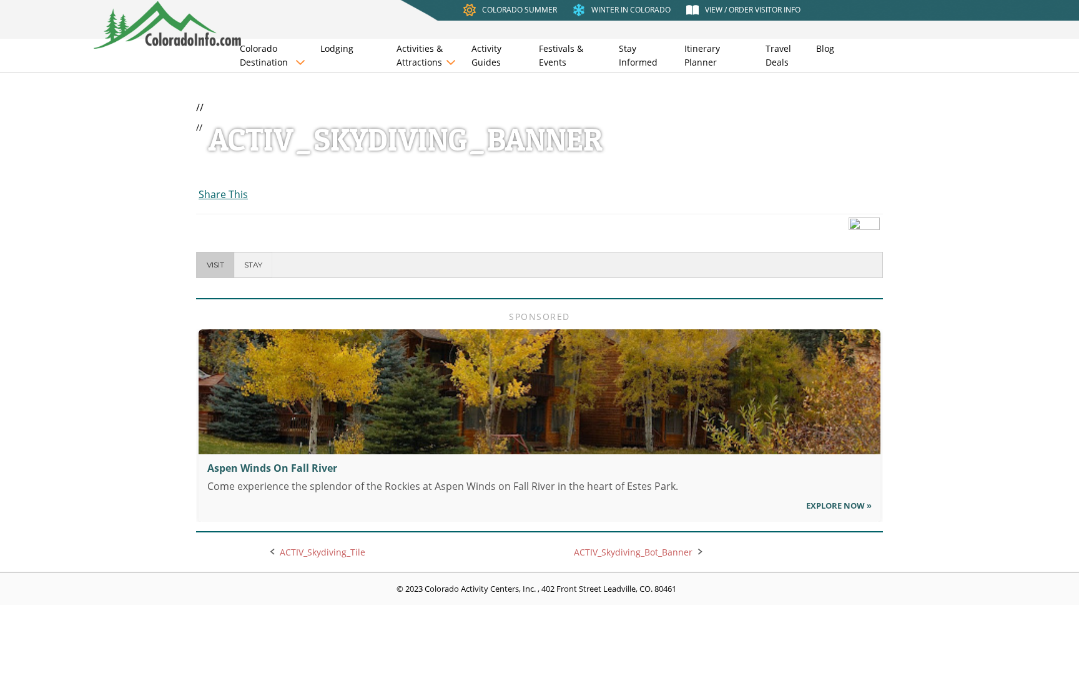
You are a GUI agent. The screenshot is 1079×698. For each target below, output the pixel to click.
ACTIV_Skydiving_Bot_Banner (633, 552)
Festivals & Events (561, 55)
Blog (825, 48)
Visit (215, 264)
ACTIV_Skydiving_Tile (322, 552)
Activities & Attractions (420, 55)
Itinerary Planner (702, 55)
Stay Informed (638, 55)
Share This (223, 194)
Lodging (336, 48)
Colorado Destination (264, 55)
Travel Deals (778, 55)
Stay (253, 264)
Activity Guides (486, 55)
